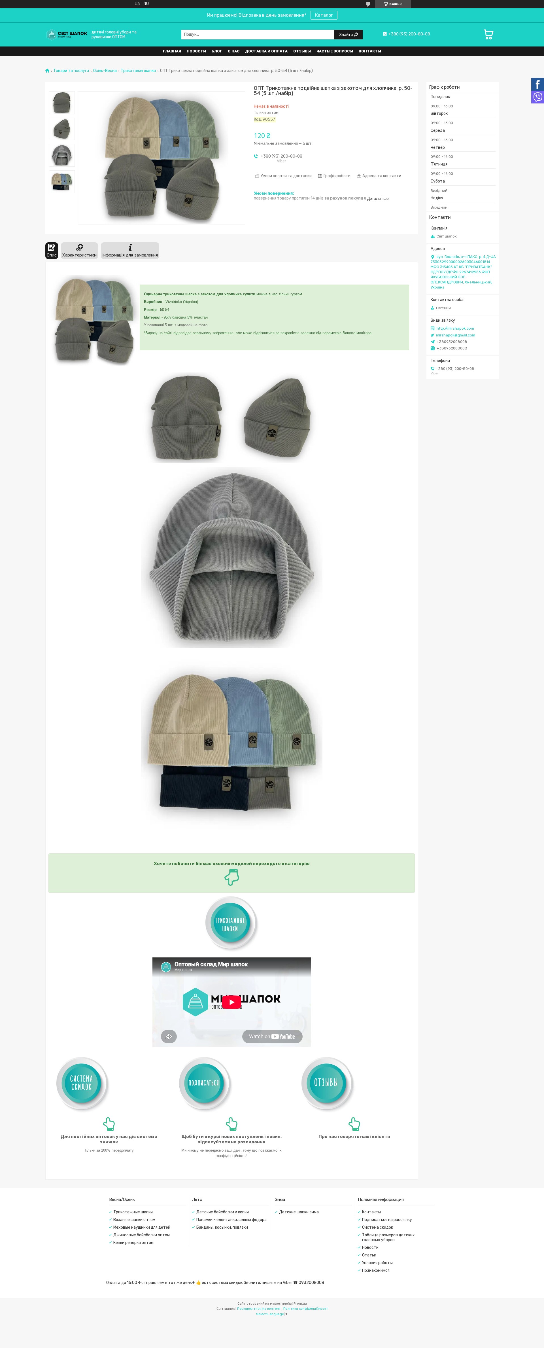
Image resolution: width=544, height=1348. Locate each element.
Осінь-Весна (105, 71)
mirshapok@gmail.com (455, 335)
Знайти (346, 34)
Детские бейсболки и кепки (222, 1212)
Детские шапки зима (299, 1212)
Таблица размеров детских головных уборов (388, 1237)
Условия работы (377, 1262)
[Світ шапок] (66, 34)
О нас (233, 51)
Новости (196, 51)
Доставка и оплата (266, 51)
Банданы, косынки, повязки (222, 1227)
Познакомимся (376, 1270)
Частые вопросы (334, 51)
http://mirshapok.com (455, 328)
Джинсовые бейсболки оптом (141, 1235)
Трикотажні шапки (138, 71)
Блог (217, 51)
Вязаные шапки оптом (134, 1219)
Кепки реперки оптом (133, 1242)
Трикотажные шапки (133, 1212)
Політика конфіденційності (305, 1309)
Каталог (324, 15)
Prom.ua (300, 1303)
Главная (172, 51)
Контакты (370, 51)
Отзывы (302, 51)
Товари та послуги (71, 71)
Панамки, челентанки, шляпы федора (231, 1219)
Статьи (369, 1255)
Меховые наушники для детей (141, 1227)
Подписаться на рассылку (387, 1219)
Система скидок (377, 1227)
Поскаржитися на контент (259, 1309)
